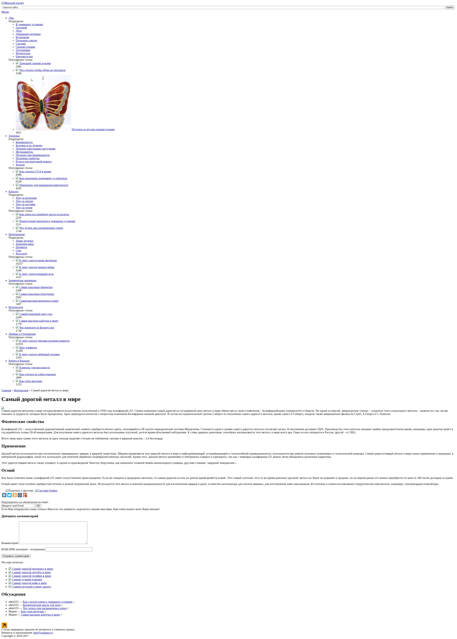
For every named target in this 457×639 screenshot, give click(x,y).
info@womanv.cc (43, 632)
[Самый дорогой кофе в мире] (10, 583)
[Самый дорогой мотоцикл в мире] (10, 568)
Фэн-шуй (21, 253)
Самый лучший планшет (27, 579)
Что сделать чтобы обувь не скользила (42, 70)
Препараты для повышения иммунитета (43, 185)
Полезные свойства (27, 158)
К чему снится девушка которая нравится (44, 340)
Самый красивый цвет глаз (35, 313)
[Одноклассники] (14, 495)
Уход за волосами (26, 197)
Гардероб (21, 27)
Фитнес (20, 164)
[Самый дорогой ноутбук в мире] (10, 572)
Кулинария (22, 37)
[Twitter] (9, 495)
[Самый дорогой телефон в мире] (10, 575)
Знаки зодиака (24, 240)
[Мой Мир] (20, 495)
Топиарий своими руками (35, 63)
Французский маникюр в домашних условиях (47, 221)
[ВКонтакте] (4, 495)
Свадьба (21, 43)
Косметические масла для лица (42, 605)
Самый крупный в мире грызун (31, 586)
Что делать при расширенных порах (41, 227)
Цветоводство (24, 56)
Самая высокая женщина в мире (39, 300)
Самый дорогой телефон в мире (31, 575)
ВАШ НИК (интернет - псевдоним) (23, 549)
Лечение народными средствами (36, 148)
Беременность (24, 142)
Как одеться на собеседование (37, 374)
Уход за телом (24, 207)
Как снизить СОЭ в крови (35, 171)
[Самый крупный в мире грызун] (10, 586)
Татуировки (23, 50)
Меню (5, 11)
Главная (6, 390)
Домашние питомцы (28, 34)
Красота (13, 191)
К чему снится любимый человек (39, 354)
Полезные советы (26, 40)
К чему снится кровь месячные (38, 260)
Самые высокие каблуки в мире (38, 320)
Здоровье (14, 135)
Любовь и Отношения (22, 333)
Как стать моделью (30, 381)
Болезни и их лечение (29, 145)
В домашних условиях (29, 24)
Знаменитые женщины (22, 280)
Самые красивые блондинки (36, 293)
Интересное (16, 307)
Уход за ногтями (25, 204)
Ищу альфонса (28, 347)
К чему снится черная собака (36, 267)
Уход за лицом (24, 201)
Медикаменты (24, 151)
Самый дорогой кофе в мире (29, 583)
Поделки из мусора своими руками (93, 129)
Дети (19, 30)
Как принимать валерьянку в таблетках (43, 178)
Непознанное (17, 234)
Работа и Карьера (19, 360)
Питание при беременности (33, 155)
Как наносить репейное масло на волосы (44, 214)
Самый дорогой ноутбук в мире (31, 572)
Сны (18, 250)
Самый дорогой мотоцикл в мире (32, 568)
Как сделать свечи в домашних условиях (47, 601)
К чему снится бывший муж (36, 273)
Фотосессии (23, 53)
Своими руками (25, 46)
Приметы (21, 247)
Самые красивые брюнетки (36, 287)
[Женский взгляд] (12, 2)
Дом (11, 17)
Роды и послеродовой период (34, 161)
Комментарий (9, 543)
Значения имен (25, 243)
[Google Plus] (25, 495)
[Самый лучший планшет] (10, 579)
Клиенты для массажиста (34, 367)
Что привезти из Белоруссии (36, 327)
